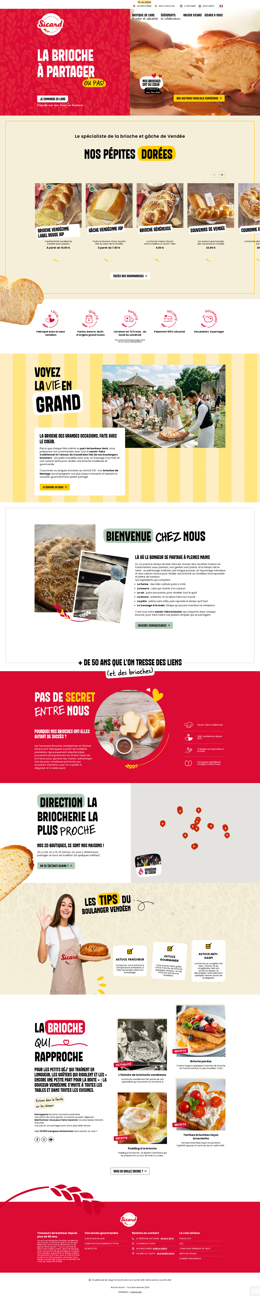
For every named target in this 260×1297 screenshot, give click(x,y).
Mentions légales (188, 1254)
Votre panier (190, 6)
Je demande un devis (53, 487)
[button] (222, 175)
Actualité (123, 1064)
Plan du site (185, 1238)
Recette (180, 1051)
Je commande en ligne (52, 99)
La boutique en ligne (95, 1238)
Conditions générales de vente (194, 1249)
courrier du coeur (145, 1243)
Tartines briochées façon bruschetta (200, 1136)
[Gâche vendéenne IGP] (109, 205)
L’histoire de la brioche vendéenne (142, 1075)
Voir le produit (58, 253)
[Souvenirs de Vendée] (210, 205)
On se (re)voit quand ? (54, 866)
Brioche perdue (201, 1061)
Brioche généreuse (155, 229)
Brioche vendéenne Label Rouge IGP (53, 232)
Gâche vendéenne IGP (106, 229)
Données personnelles (190, 1259)
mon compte (208, 6)
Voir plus (142, 1042)
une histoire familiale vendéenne (197, 98)
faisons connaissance (152, 625)
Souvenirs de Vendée (207, 229)
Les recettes (91, 1249)
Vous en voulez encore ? (128, 1171)
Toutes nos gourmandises (128, 276)
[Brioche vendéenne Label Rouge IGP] (58, 205)
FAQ (181, 1243)
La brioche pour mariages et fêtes (102, 1243)
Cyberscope (136, 1292)
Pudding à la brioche (142, 1148)
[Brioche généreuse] (160, 205)
